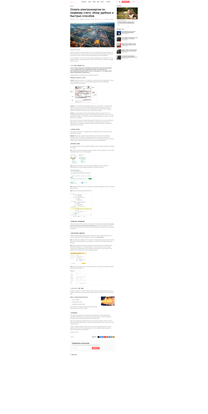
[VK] (111, 337)
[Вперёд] (137, 13)
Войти (134, 1)
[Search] (117, 2)
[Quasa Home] (72, 1)
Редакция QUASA (100, 19)
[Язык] (120, 2)
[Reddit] (107, 337)
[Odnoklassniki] (114, 337)
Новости (94, 1)
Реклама (108, 1)
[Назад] (118, 13)
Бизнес (89, 1)
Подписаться (95, 348)
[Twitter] (98, 337)
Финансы (72, 6)
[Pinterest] (105, 337)
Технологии (83, 1)
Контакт (102, 1)
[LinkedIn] (103, 337)
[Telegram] (109, 337)
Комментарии (74, 354)
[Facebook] (101, 337)
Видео (98, 1)
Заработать (125, 1)
